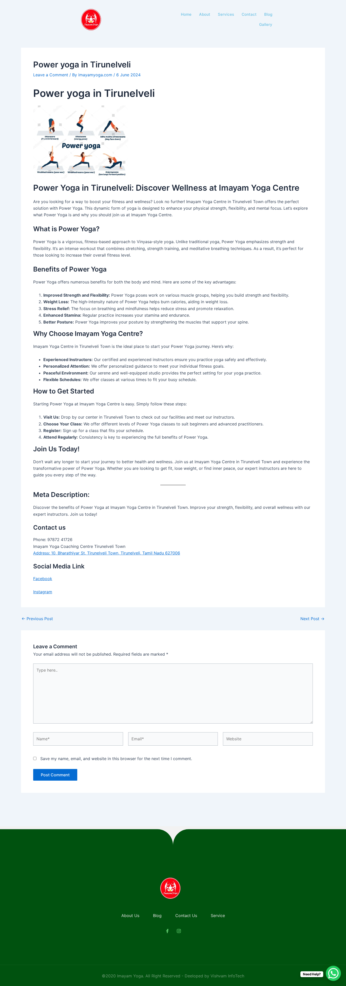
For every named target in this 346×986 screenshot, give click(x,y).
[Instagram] (179, 931)
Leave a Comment (50, 74)
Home (186, 14)
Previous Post (37, 619)
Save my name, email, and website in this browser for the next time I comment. (116, 758)
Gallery (265, 24)
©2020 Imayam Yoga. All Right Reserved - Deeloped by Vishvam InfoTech (173, 975)
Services (226, 14)
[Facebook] (167, 931)
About (204, 14)
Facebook (42, 578)
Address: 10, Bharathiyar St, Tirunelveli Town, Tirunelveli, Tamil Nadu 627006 (106, 552)
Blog (268, 14)
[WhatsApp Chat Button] (333, 973)
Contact (249, 14)
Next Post (312, 619)
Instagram (42, 591)
